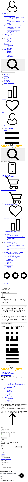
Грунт (5, 299)
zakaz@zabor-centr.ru (9, 83)
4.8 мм (15, 319)
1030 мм (12, 307)
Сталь (20, 299)
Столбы (9, 35)
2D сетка (9, 24)
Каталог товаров (8, 381)
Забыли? (3, 454)
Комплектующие (8, 34)
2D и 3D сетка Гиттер (9, 16)
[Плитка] (12, 338)
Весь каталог (7, 234)
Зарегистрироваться (6, 459)
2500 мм (12, 311)
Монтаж (9, 53)
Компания (6, 44)
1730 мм (14, 308)
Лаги (8, 37)
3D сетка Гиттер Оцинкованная (15, 17)
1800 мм (21, 308)
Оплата (9, 51)
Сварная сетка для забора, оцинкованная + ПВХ (14, 30)
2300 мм (6, 311)
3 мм (3, 317)
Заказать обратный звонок (8, 176)
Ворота (9, 40)
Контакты (9, 48)
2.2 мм (22, 316)
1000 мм (6, 307)
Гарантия (9, 55)
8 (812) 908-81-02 (5, 175)
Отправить (3, 438)
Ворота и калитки (8, 38)
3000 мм (19, 311)
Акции (8, 46)
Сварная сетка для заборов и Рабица (13, 25)
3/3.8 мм (4, 319)
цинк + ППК (5, 302)
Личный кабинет (8, 128)
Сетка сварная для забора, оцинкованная (14, 28)
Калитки (9, 41)
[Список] (12, 350)
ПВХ (10, 299)
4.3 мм (10, 319)
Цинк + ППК (19, 301)
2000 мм (9, 310)
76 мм (8, 321)
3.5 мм (16, 317)
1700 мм (8, 308)
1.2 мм (5, 316)
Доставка (9, 52)
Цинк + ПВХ (10, 301)
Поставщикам (10, 56)
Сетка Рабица (10, 32)
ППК (15, 299)
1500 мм (19, 307)
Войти (5, 130)
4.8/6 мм (22, 319)
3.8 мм (22, 317)
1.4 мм (11, 316)
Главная (6, 283)
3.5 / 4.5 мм (9, 317)
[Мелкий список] (12, 362)
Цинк (3, 301)
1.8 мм (16, 316)
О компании (10, 45)
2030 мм (16, 310)
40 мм (3, 321)
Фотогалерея (7, 81)
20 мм (3, 310)
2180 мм (22, 310)
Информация (7, 49)
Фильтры (3, 324)
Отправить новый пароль (7, 480)
